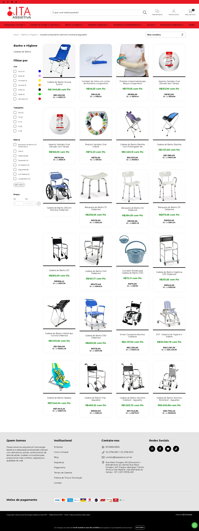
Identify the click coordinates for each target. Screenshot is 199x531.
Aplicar (39, 204)
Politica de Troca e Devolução (68, 478)
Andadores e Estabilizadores (127, 25)
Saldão (192, 25)
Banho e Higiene (73, 25)
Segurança (59, 462)
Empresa (58, 447)
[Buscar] (145, 12)
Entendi (140, 527)
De (15, 199)
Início (16, 34)
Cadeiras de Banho (22, 52)
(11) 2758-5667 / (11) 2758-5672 (119, 452)
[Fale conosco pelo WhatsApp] (195, 525)
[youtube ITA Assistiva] (12, 2)
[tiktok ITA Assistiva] (16, 2)
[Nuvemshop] (184, 515)
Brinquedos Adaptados (171, 25)
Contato (58, 483)
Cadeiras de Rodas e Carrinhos (44, 25)
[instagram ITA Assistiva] (4, 2)
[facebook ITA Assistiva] (8, 2)
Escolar (150, 25)
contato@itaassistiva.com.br (119, 457)
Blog (56, 457)
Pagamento (60, 467)
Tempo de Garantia (63, 472)
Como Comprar (61, 452)
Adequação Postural (14, 25)
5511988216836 (113, 447)
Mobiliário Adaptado (97, 25)
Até (26, 199)
